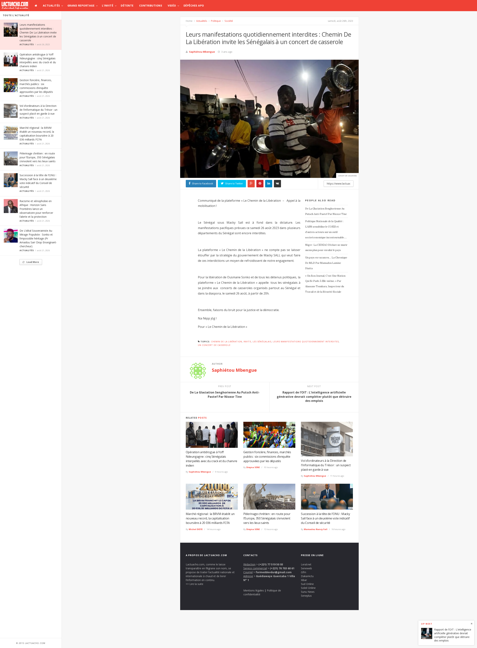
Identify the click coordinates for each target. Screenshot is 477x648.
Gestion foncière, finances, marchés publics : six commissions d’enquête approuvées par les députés (267, 456)
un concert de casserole (214, 345)
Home (189, 21)
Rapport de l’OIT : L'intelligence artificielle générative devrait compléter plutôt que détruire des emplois (452, 635)
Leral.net (306, 564)
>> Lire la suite (194, 584)
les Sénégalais (262, 341)
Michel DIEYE (196, 529)
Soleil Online (308, 588)
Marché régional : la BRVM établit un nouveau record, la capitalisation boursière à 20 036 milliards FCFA (210, 518)
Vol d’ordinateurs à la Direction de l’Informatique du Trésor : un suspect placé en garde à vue (38, 109)
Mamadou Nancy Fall (315, 529)
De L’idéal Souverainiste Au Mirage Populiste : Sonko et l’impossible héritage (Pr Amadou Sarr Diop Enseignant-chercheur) (38, 238)
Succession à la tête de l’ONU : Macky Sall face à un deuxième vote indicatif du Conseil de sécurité (325, 518)
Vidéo (172, 5)
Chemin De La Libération (226, 341)
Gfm (303, 572)
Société (228, 21)
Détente (127, 5)
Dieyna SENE (253, 467)
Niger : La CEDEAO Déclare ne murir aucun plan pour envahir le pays (326, 247)
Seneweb (306, 568)
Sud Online (307, 584)
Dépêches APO (194, 5)
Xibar (304, 580)
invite (247, 341)
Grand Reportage (81, 5)
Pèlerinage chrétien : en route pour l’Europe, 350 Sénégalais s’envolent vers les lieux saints (38, 157)
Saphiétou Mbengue (202, 51)
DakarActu (307, 576)
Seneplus (306, 595)
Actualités (51, 5)
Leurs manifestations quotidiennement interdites (306, 341)
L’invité (107, 5)
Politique (215, 21)
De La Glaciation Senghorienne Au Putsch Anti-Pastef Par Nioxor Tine (326, 211)
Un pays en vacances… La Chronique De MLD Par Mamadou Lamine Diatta (326, 263)
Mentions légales (253, 590)
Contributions (150, 5)
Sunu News (308, 591)
